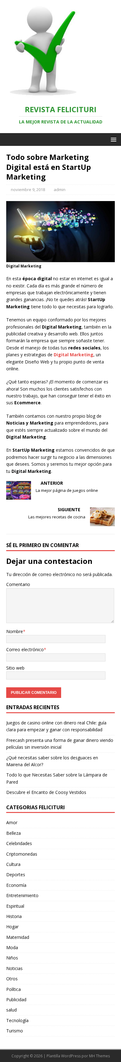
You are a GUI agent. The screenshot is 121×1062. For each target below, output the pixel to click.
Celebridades (19, 843)
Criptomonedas (21, 854)
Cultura (13, 864)
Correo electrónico (25, 649)
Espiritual (15, 906)
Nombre (14, 631)
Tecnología (17, 1020)
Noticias (14, 968)
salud (11, 1010)
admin (59, 189)
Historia (14, 916)
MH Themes (99, 1056)
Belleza (13, 833)
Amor (11, 822)
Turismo (14, 1031)
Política (13, 989)
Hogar (12, 927)
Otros (12, 979)
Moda (12, 947)
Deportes (15, 874)
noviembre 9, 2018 (28, 189)
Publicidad (16, 999)
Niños (12, 958)
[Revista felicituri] (40, 94)
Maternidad (17, 937)
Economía (16, 885)
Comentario (18, 584)
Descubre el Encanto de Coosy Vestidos (46, 792)
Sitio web (15, 668)
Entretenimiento (22, 895)
